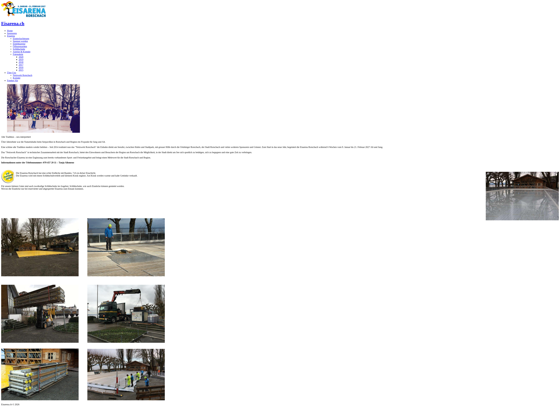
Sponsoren (12, 33)
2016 (21, 67)
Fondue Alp (12, 80)
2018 (21, 62)
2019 (21, 59)
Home (10, 30)
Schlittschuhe (19, 49)
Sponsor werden (20, 41)
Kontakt (16, 78)
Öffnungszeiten (20, 46)
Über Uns (11, 72)
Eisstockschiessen (21, 38)
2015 (21, 70)
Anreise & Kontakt (21, 51)
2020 (21, 57)
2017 (21, 65)
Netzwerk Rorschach (22, 75)
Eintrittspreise (19, 44)
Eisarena (11, 36)
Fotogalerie (18, 54)
